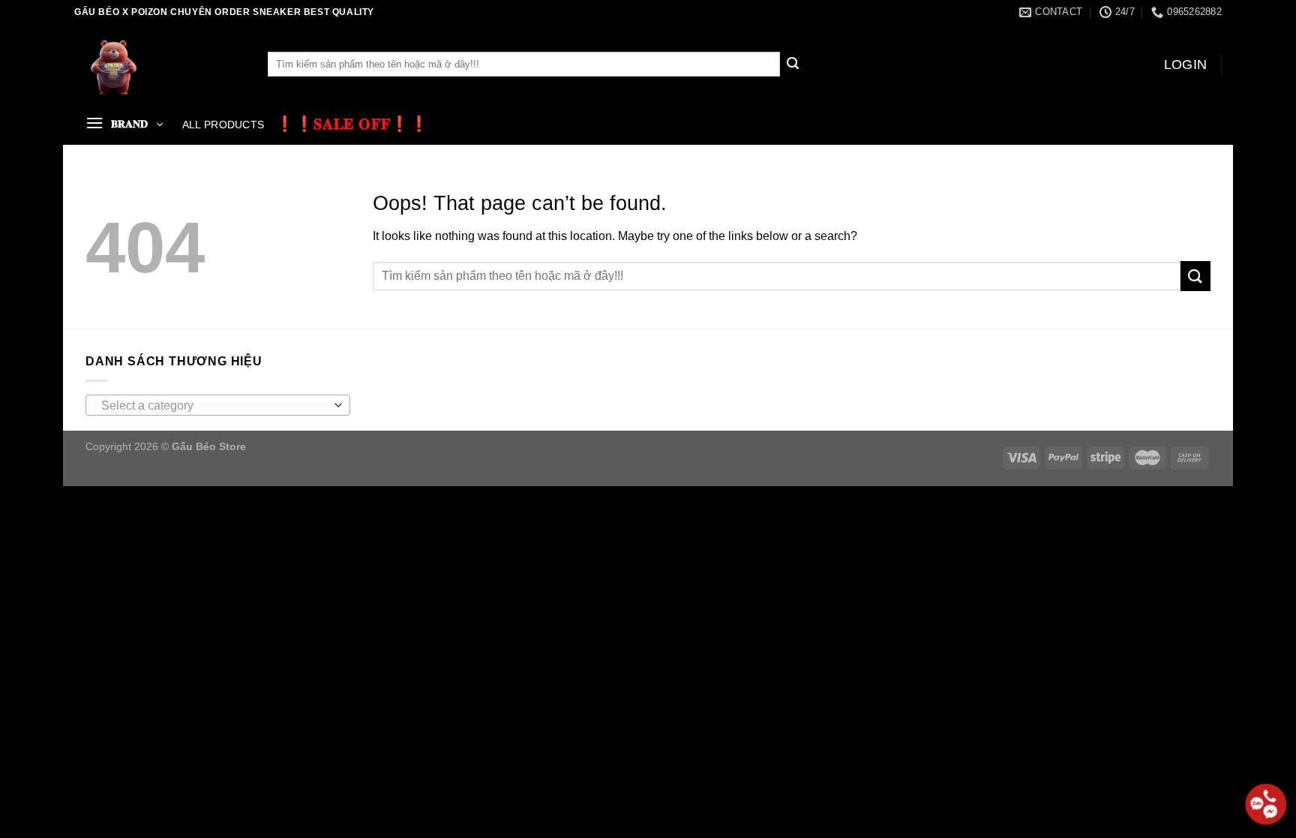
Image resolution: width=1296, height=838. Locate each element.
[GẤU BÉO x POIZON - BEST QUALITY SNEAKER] (159, 64)
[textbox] (214, 405)
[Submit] (793, 64)
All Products (223, 125)
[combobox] (218, 405)
